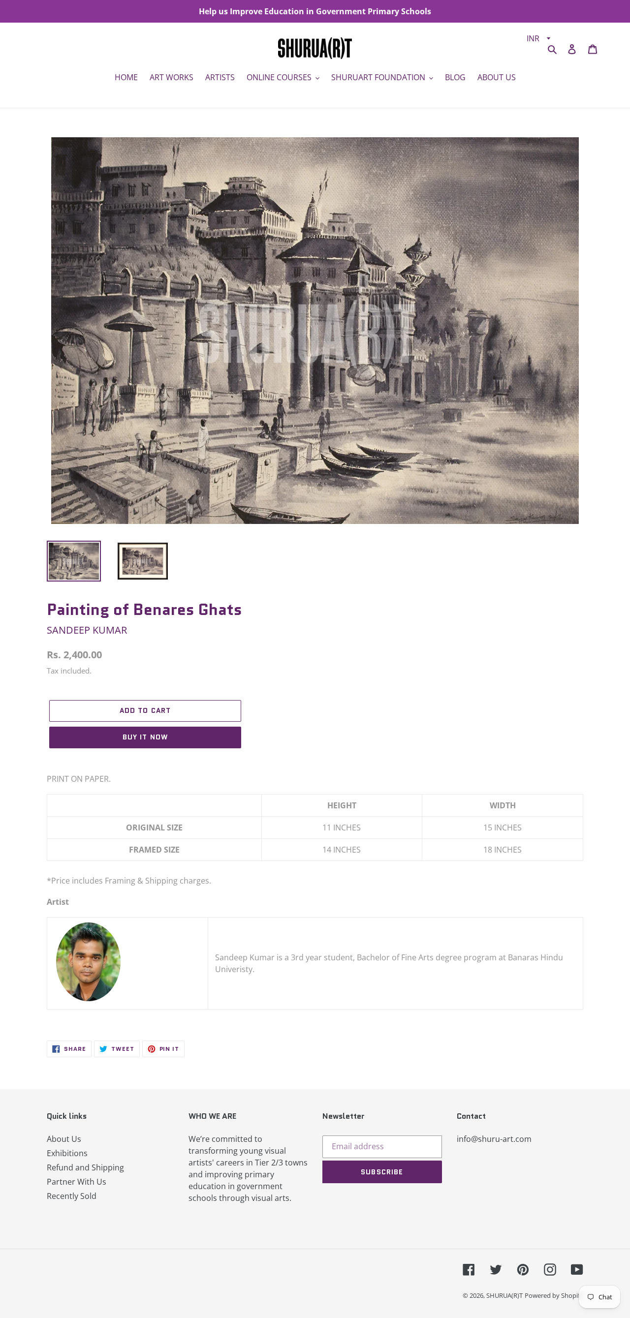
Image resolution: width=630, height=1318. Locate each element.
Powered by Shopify (554, 1295)
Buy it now (145, 737)
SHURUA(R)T (504, 1295)
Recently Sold (71, 1196)
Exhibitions (67, 1153)
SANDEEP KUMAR (87, 630)
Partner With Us (76, 1181)
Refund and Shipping (85, 1167)
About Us (64, 1139)
